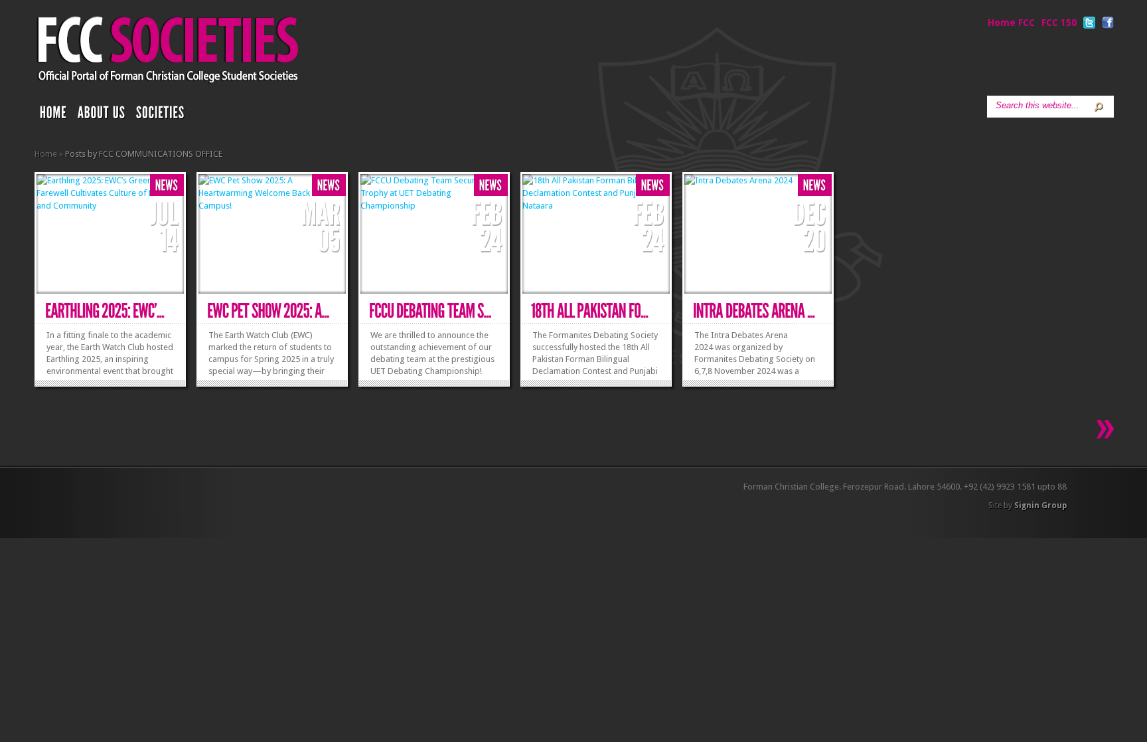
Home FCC (1011, 22)
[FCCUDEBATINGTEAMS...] (430, 311)
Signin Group (1040, 505)
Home (46, 154)
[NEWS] (167, 185)
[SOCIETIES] (161, 115)
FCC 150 (1059, 22)
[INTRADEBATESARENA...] (754, 311)
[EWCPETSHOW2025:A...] (268, 311)
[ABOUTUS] (101, 115)
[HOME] (53, 115)
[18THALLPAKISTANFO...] (590, 311)
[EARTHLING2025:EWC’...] (104, 311)
